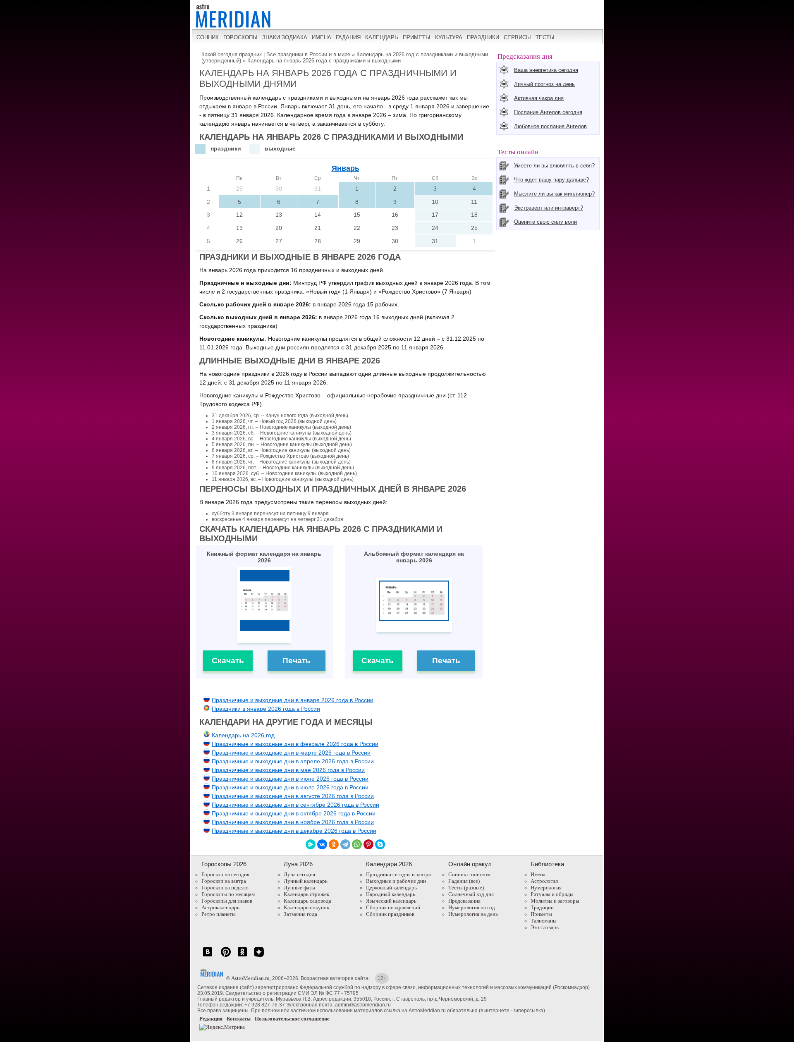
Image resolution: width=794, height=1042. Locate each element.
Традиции (542, 907)
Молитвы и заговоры (555, 901)
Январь (345, 168)
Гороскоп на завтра (223, 881)
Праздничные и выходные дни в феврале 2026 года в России (295, 744)
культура (448, 37)
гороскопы (240, 37)
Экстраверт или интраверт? (548, 208)
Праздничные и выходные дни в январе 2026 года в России (292, 700)
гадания (348, 37)
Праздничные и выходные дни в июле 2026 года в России (290, 787)
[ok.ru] (242, 956)
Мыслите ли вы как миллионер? (554, 194)
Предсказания (464, 901)
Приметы (541, 914)
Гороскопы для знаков (226, 901)
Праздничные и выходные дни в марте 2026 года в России (291, 752)
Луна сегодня (299, 874)
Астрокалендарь (220, 907)
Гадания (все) (464, 881)
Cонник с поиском (469, 874)
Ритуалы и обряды (552, 894)
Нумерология (546, 887)
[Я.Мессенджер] (311, 844)
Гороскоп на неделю (225, 887)
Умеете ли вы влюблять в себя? (554, 166)
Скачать (228, 660)
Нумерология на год (471, 907)
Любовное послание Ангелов (550, 126)
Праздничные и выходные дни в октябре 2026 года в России (293, 813)
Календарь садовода (307, 901)
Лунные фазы (299, 887)
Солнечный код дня (471, 894)
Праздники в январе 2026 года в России (266, 708)
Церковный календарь (391, 887)
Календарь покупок (306, 907)
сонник (207, 37)
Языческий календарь (391, 901)
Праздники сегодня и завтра (398, 874)
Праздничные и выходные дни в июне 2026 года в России (290, 778)
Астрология (544, 881)
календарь (381, 37)
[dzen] (259, 956)
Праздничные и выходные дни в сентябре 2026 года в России (295, 804)
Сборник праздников (390, 914)
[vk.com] (207, 956)
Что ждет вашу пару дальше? (551, 180)
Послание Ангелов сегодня (548, 112)
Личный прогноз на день (544, 84)
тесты (545, 37)
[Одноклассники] (334, 844)
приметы (416, 37)
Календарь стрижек (306, 894)
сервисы (517, 37)
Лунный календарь (306, 881)
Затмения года (300, 914)
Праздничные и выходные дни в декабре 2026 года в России (294, 830)
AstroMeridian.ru (250, 978)
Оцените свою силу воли (545, 222)
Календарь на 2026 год (243, 735)
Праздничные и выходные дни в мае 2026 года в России (288, 770)
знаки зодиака (284, 37)
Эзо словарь (545, 927)
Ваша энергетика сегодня (546, 70)
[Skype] (380, 844)
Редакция (210, 1019)
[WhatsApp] (357, 844)
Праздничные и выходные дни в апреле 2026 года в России (293, 761)
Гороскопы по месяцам (228, 894)
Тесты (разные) (466, 887)
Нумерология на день (473, 914)
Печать (296, 660)
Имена (538, 874)
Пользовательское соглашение (292, 1019)
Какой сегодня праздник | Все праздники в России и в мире (275, 54)
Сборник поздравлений (393, 907)
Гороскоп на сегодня (225, 874)
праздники (483, 37)
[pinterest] (226, 956)
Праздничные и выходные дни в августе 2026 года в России (293, 796)
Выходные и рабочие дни (396, 881)
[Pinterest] (368, 844)
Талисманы (544, 921)
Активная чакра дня (539, 98)
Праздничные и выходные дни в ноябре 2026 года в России (293, 822)
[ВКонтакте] (322, 844)
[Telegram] (345, 844)
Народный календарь (390, 894)
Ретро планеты (218, 914)
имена (321, 37)
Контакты (239, 1019)
